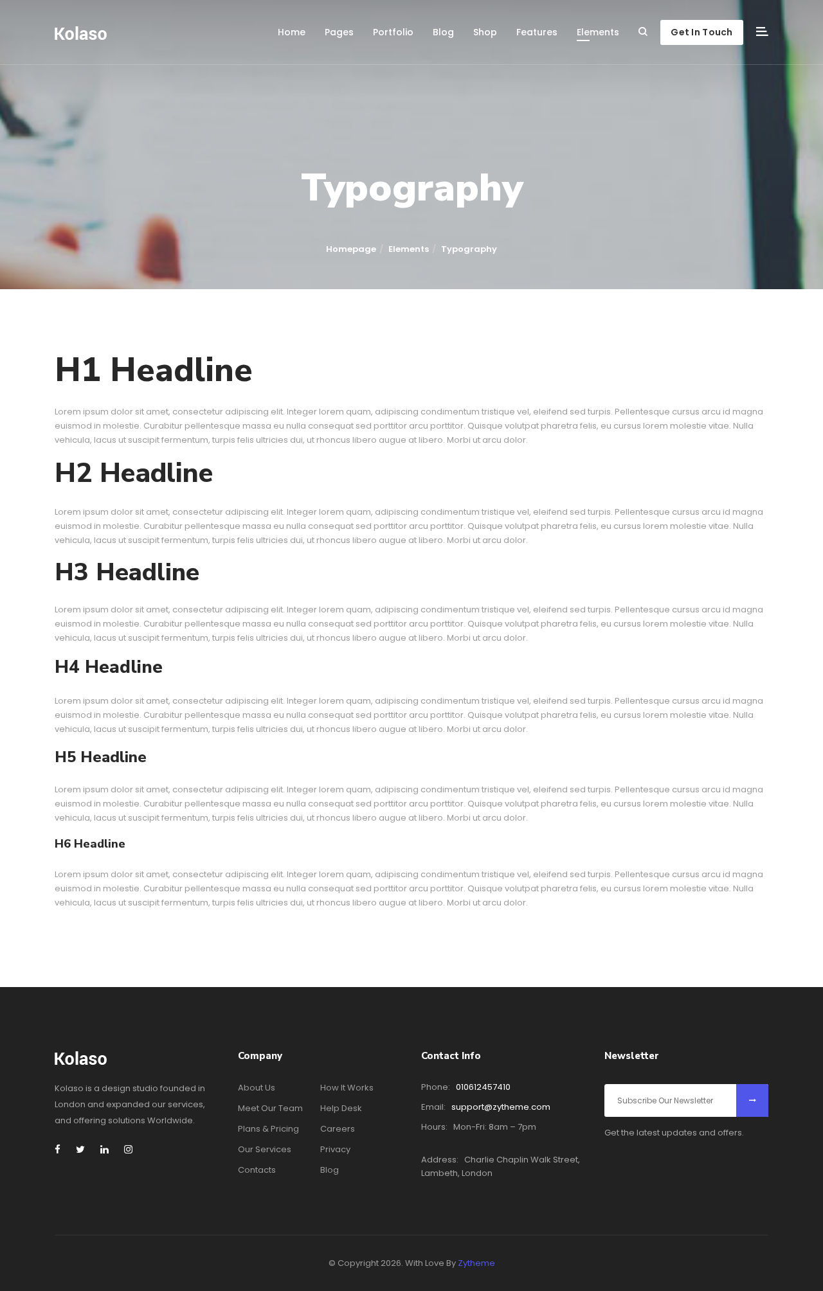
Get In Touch (701, 32)
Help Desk (341, 1108)
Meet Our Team (270, 1108)
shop (485, 32)
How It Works (347, 1088)
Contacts (257, 1170)
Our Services (264, 1149)
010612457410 (483, 1087)
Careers (337, 1129)
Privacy (335, 1149)
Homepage (351, 249)
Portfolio (393, 32)
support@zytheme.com (500, 1107)
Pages (339, 32)
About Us (256, 1088)
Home (291, 32)
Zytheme (476, 1263)
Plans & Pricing (268, 1129)
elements (598, 32)
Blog (443, 32)
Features (536, 32)
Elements (408, 249)
